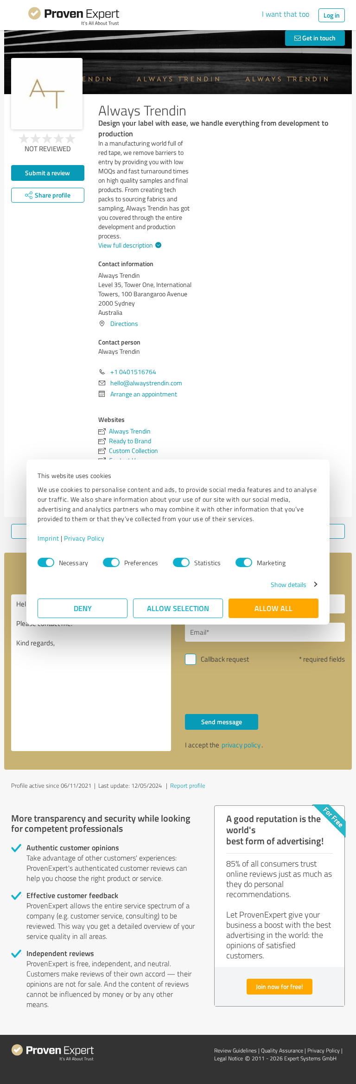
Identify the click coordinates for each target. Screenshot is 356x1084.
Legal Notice (228, 1058)
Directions (124, 323)
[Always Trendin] (47, 93)
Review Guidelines (235, 1050)
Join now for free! (279, 986)
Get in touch (318, 37)
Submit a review (47, 172)
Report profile (187, 785)
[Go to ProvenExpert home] (73, 17)
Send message (221, 721)
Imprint (48, 538)
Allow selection (178, 608)
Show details (288, 584)
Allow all (273, 608)
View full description (125, 245)
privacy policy (241, 745)
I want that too (285, 14)
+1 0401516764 (133, 371)
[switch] (111, 562)
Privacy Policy (84, 538)
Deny (83, 608)
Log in (332, 15)
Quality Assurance (282, 1050)
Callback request (225, 659)
